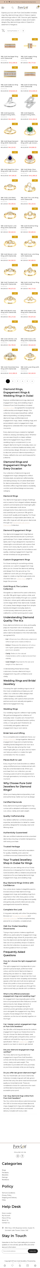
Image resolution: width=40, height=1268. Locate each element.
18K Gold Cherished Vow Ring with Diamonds (10, 368)
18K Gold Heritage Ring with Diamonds (9, 57)
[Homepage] (20, 1265)
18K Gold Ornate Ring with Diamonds (29, 85)
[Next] (32, 381)
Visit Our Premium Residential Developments (23, 2)
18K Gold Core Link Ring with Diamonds (30, 255)
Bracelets (5, 1175)
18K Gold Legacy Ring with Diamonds (29, 57)
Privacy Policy (6, 1195)
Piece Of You (6, 1218)
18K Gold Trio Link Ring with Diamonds (29, 198)
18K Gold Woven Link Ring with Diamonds (9, 255)
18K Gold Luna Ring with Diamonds (30, 368)
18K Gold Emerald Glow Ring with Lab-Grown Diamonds (29, 142)
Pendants (5, 1172)
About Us (5, 1220)
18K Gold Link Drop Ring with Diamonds (30, 283)
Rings (4, 1170)
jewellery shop (8, 408)
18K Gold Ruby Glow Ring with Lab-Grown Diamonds (29, 170)
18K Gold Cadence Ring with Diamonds (9, 85)
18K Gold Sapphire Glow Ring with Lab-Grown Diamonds (10, 170)
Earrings (4, 1177)
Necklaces (5, 1180)
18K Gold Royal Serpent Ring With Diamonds (9, 142)
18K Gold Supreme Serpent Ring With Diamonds (8, 114)
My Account (6, 1215)
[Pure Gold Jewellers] (23, 7)
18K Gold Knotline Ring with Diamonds (29, 226)
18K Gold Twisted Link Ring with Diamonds (9, 283)
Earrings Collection (10, 918)
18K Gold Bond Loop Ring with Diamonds (8, 311)
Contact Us (6, 1223)
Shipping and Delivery (9, 1197)
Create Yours (21, 579)
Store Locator (6, 1213)
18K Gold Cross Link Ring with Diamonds (28, 339)
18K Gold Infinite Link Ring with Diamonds (9, 339)
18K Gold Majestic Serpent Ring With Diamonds (28, 114)
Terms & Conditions (8, 1193)
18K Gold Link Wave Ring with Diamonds (8, 198)
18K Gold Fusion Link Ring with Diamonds (8, 226)
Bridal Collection (9, 739)
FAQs (4, 1200)
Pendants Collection (19, 916)
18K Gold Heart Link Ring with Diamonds (28, 311)
